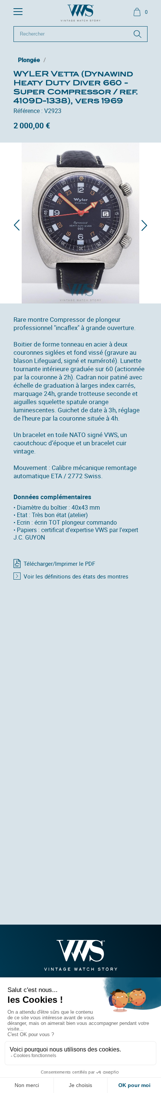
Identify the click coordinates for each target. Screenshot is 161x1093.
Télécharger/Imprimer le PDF (59, 563)
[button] (16, 225)
